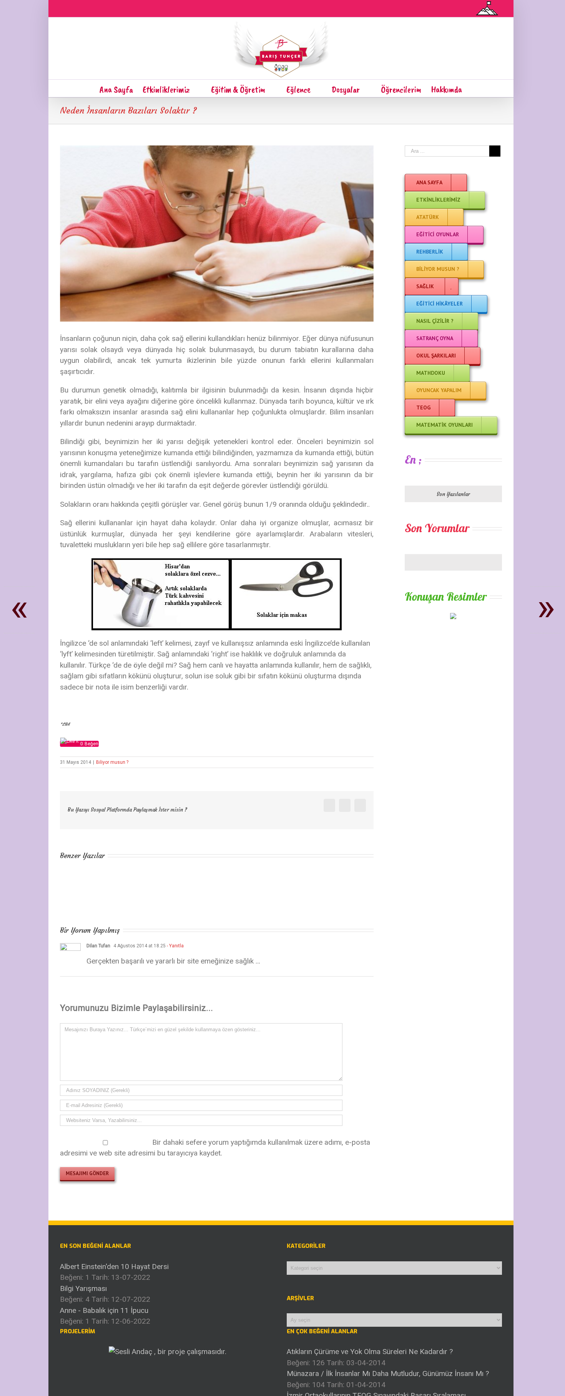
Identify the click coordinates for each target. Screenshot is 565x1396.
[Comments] (453, 562)
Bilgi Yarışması (83, 1288)
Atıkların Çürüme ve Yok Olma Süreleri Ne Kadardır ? (370, 1351)
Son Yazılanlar (453, 494)
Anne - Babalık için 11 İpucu (104, 1310)
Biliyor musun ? (112, 762)
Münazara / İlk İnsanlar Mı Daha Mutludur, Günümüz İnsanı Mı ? (388, 1373)
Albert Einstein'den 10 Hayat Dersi (114, 1266)
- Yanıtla (175, 945)
